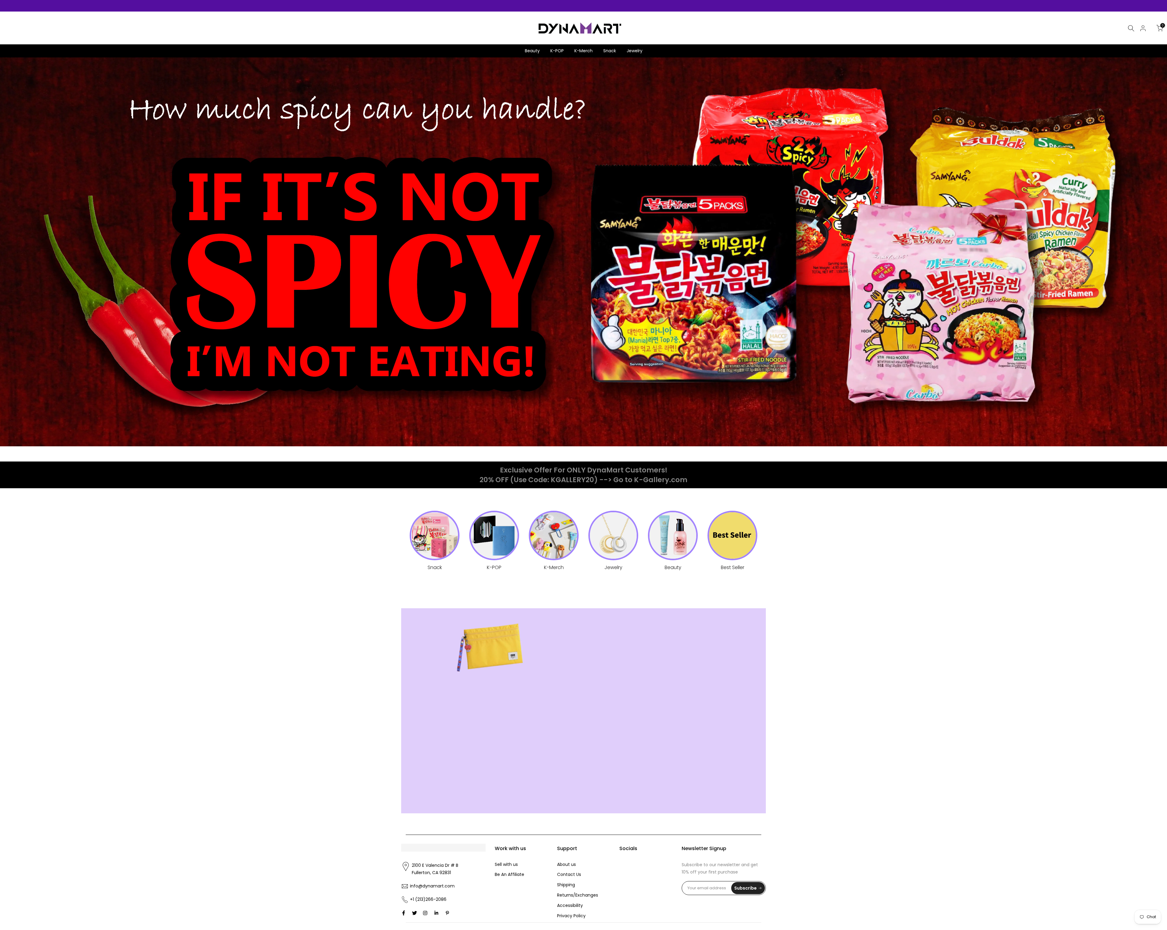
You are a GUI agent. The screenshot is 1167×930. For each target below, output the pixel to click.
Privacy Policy (571, 916)
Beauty (532, 51)
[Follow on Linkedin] (436, 913)
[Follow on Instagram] (425, 913)
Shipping (566, 885)
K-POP (557, 51)
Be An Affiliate (509, 874)
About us (566, 864)
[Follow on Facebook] (403, 913)
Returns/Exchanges (577, 895)
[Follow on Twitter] (414, 913)
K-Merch (583, 51)
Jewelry (634, 51)
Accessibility (570, 905)
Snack (609, 51)
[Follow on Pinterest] (447, 913)
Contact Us (569, 874)
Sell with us (506, 864)
